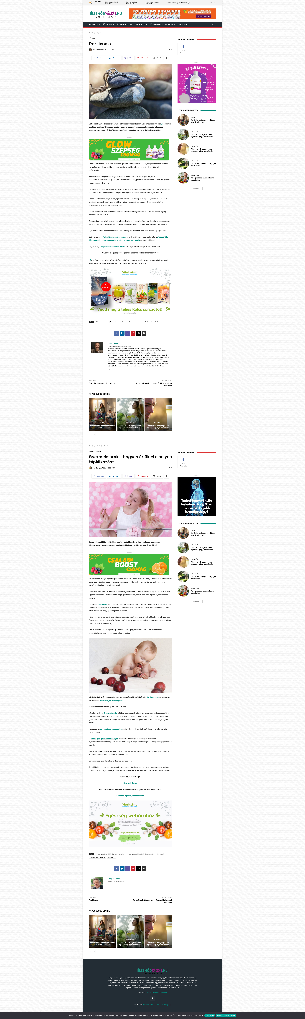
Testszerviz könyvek (135, 322)
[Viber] (127, 333)
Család (102, 422)
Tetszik (183, 45)
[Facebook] (211, 2)
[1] (162, 124)
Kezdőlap (92, 33)
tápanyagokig (95, 240)
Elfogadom (210, 1015)
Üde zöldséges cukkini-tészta (102, 383)
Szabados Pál (101, 50)
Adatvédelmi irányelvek (226, 1015)
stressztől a (162, 237)
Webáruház (195, 175)
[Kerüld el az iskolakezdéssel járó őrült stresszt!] (102, 414)
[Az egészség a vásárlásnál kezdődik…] (183, 178)
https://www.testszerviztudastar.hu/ (119, 346)
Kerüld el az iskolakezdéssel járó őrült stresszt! (102, 427)
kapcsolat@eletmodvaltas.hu (156, 992)
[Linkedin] (122, 333)
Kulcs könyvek (114, 322)
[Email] (138, 333)
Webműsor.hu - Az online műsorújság (156, 1005)
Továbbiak (196, 188)
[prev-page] (90, 434)
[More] (166, 58)
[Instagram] (214, 2)
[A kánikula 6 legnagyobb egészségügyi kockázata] (130, 414)
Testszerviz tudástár (151, 322)
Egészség (130, 422)
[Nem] (302, 1015)
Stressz (124, 322)
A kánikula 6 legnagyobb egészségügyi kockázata (130, 427)
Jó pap (99, 33)
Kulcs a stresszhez (102, 322)
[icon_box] (172, 3)
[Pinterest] (133, 333)
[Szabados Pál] (91, 49)
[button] (213, 24)
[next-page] (94, 434)
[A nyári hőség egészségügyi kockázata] (183, 163)
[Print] (144, 333)
